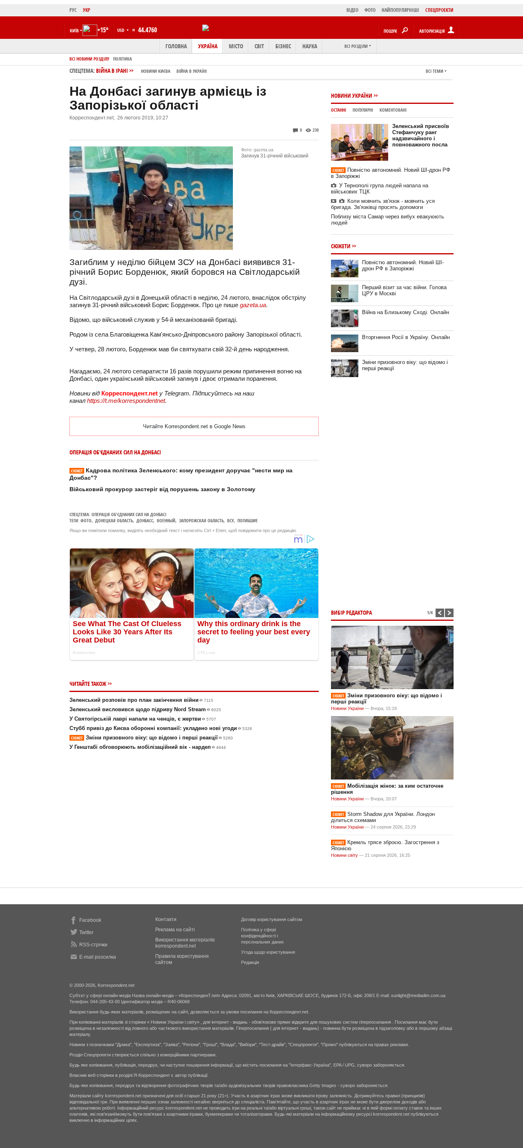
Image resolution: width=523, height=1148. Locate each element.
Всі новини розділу (89, 59)
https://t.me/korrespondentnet (126, 400)
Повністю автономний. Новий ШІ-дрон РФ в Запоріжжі (403, 265)
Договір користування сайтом (271, 919)
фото (86, 520)
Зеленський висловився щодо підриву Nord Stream (145, 709)
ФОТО (369, 10)
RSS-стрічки (93, 945)
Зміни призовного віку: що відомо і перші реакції (152, 738)
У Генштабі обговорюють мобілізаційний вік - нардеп (147, 747)
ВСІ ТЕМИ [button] (434, 71)
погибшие (247, 520)
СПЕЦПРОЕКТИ (439, 10)
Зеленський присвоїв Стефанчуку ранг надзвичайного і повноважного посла (420, 135)
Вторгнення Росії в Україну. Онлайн (406, 337)
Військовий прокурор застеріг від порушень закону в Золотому (162, 489)
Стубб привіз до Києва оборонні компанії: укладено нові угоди (160, 728)
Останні (338, 110)
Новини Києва (155, 71)
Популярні (363, 110)
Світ (259, 46)
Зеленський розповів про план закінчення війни (141, 700)
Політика (122, 59)
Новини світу (344, 855)
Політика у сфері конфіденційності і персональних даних (262, 935)
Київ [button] (74, 30)
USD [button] (121, 30)
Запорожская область (201, 520)
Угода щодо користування (268, 952)
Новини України (351, 95)
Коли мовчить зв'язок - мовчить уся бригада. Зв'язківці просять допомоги (383, 204)
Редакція (250, 962)
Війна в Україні (192, 71)
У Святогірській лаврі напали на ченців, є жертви (142, 719)
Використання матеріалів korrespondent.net (185, 943)
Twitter (86, 932)
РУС (73, 10)
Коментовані (393, 110)
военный (166, 520)
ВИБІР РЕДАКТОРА (351, 612)
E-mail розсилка (97, 957)
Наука (309, 46)
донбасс (144, 520)
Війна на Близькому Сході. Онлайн (405, 312)
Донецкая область (114, 520)
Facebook (90, 920)
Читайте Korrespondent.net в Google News (194, 426)
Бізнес (283, 46)
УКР (86, 10)
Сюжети (341, 246)
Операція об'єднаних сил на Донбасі (129, 514)
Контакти (166, 919)
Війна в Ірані (151, 70)
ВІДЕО (352, 10)
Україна (207, 46)
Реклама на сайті (175, 929)
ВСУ (230, 520)
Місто (236, 46)
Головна (176, 46)
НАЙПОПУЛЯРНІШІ (400, 10)
